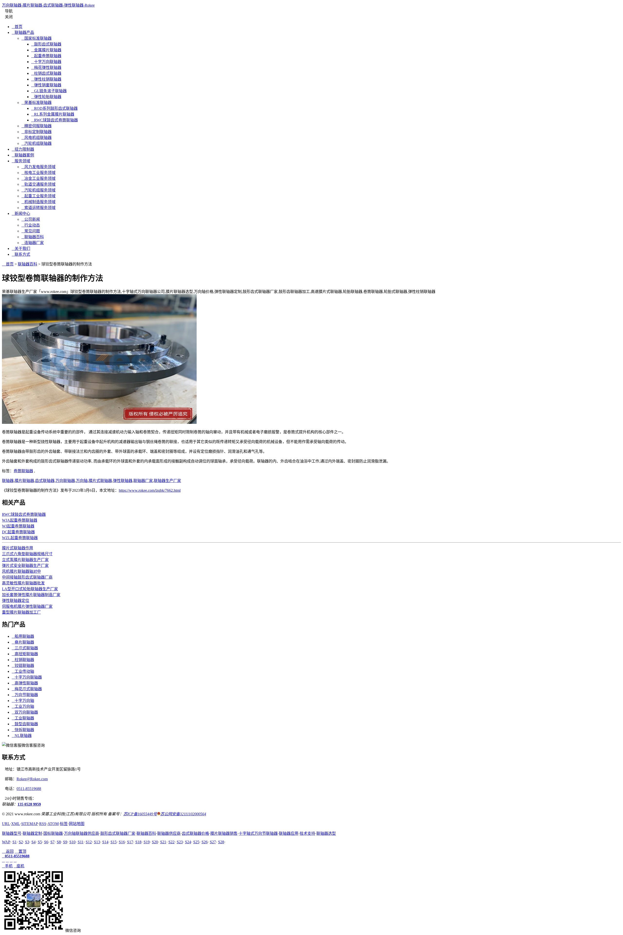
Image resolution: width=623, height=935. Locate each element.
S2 (21, 842)
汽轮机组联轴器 (36, 143)
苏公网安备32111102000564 (183, 814)
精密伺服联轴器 (36, 126)
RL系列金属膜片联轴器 (52, 114)
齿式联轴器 (45, 481)
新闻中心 (21, 213)
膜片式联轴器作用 (17, 548)
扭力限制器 (23, 149)
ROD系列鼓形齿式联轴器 (54, 108)
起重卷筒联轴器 (46, 56)
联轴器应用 (288, 833)
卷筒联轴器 (23, 471)
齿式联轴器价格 (195, 833)
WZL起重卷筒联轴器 (20, 538)
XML (15, 824)
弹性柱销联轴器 (46, 79)
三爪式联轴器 (25, 648)
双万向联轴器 (25, 712)
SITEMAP (29, 824)
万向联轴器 (65, 481)
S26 (205, 842)
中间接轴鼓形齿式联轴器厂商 (27, 577)
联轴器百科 (32, 237)
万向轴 (82, 481)
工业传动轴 (23, 671)
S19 (147, 842)
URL (6, 824)
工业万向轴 (23, 706)
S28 (221, 842)
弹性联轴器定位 (15, 601)
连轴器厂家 (32, 243)
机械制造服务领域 (38, 202)
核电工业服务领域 (38, 173)
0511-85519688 (29, 789)
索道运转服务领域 (38, 208)
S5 (40, 842)
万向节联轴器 (25, 695)
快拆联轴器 (23, 730)
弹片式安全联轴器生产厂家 (25, 565)
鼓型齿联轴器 (25, 724)
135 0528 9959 (29, 804)
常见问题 (30, 231)
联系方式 (21, 254)
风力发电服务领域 (38, 167)
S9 (65, 842)
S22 (171, 842)
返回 (8, 851)
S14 (105, 842)
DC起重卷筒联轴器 (18, 532)
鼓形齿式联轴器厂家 (117, 833)
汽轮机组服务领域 (38, 190)
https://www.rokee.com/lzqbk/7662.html (150, 490)
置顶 (20, 851)
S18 (138, 842)
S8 (59, 842)
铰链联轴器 (23, 665)
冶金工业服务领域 (38, 178)
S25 (196, 842)
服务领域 (21, 161)
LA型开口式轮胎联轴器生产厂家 (30, 589)
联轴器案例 (23, 155)
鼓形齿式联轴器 (46, 44)
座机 (19, 866)
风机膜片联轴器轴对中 (21, 571)
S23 (180, 842)
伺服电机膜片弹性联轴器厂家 (27, 606)
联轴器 (8, 481)
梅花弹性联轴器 (46, 67)
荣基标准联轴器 (36, 102)
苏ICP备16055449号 (140, 814)
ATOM (53, 824)
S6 (46, 842)
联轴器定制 (32, 833)
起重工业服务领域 (38, 196)
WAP (6, 842)
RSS (42, 824)
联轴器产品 (23, 32)
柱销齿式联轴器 (46, 73)
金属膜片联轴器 (46, 50)
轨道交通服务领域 (38, 184)
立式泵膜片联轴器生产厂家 (25, 560)
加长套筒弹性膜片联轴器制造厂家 (31, 595)
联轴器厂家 (143, 481)
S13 (97, 842)
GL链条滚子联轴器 (49, 91)
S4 (33, 842)
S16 (122, 842)
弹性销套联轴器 (46, 85)
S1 (14, 842)
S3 (27, 842)
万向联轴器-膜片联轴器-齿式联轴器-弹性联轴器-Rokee (48, 5)
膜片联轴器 (24, 481)
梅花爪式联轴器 (27, 689)
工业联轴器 (23, 718)
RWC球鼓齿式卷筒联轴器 (54, 120)
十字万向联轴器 (46, 62)
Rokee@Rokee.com (32, 779)
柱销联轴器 (23, 660)
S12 (89, 842)
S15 (113, 842)
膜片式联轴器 (100, 481)
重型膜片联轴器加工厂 (21, 612)
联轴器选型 (326, 833)
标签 (64, 824)
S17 (130, 842)
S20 (155, 842)
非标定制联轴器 (36, 132)
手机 (7, 866)
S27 (213, 842)
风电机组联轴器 (36, 138)
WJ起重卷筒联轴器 (18, 526)
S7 (52, 842)
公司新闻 (30, 219)
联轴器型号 (11, 833)
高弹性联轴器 (25, 683)
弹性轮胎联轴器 (46, 97)
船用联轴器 (23, 636)
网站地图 (76, 824)
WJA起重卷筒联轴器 (19, 520)
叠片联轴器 (23, 642)
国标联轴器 (53, 833)
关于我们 (21, 248)
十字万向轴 (23, 701)
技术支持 (307, 833)
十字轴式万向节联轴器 (258, 833)
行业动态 (30, 225)
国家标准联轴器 (36, 38)
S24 (188, 842)
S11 (80, 842)
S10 (72, 842)
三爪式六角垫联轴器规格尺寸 (27, 554)
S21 (163, 842)
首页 (17, 27)
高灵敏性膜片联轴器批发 (23, 583)
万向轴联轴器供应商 (81, 833)
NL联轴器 (22, 736)
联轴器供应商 (169, 833)
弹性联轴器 (122, 481)
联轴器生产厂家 (167, 481)
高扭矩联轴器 (25, 654)
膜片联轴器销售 (224, 833)
